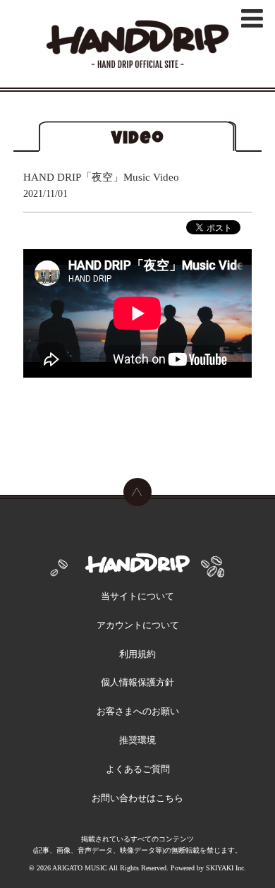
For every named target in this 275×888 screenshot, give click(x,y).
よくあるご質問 (138, 769)
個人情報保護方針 (137, 682)
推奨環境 (137, 740)
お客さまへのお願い (138, 711)
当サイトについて (137, 596)
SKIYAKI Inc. (226, 868)
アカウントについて (138, 625)
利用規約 (137, 654)
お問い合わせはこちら (137, 798)
